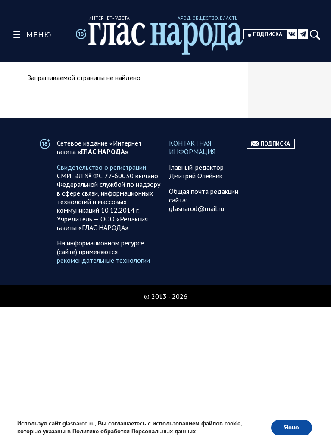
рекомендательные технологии (103, 260)
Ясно (291, 427)
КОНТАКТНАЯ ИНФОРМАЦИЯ (192, 147)
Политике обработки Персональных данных (134, 431)
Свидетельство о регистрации (101, 167)
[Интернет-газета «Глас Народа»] (165, 38)
